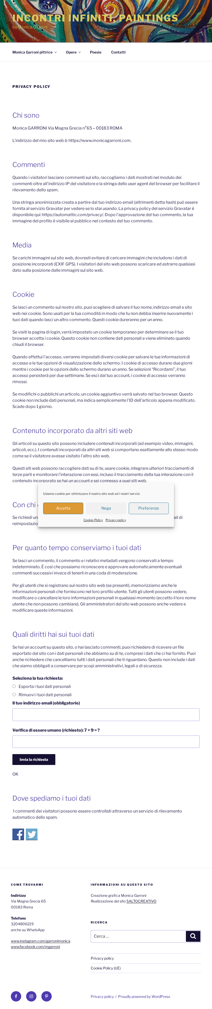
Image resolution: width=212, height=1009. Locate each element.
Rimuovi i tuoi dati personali (45, 694)
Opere (71, 52)
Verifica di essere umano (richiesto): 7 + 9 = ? (56, 730)
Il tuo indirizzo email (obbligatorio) (46, 703)
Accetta (63, 508)
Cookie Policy (93, 520)
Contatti (118, 52)
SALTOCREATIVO (141, 901)
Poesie (95, 52)
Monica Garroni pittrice (32, 52)
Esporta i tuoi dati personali (45, 686)
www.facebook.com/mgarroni (35, 946)
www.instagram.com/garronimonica (40, 941)
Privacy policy (115, 520)
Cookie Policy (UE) (106, 968)
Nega (106, 508)
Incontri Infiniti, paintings (95, 18)
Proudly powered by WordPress (144, 996)
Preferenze (148, 508)
